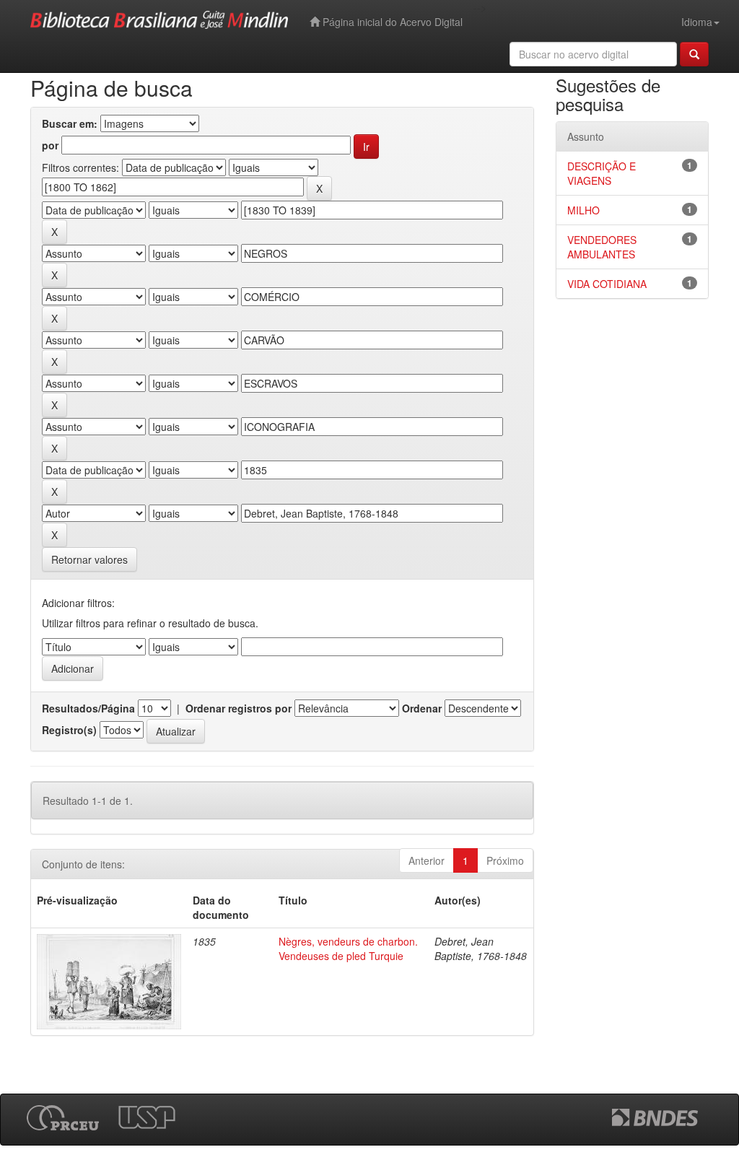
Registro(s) (69, 730)
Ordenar (422, 708)
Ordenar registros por (238, 708)
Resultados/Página (88, 708)
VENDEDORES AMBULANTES (602, 246)
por (50, 145)
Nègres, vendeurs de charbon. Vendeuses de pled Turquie (348, 948)
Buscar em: (69, 123)
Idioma (696, 21)
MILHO (583, 210)
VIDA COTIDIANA (607, 283)
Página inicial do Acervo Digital (391, 21)
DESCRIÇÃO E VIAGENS (601, 173)
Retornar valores (89, 559)
